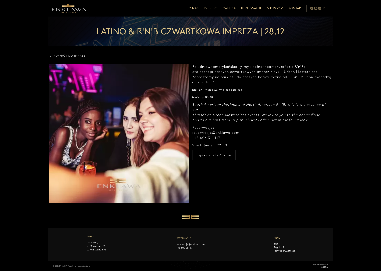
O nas (194, 8)
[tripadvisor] (319, 8)
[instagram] (315, 8)
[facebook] (311, 8)
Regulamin (279, 247)
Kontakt (295, 8)
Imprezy (210, 8)
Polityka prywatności (285, 250)
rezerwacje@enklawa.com (215, 132)
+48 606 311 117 (184, 247)
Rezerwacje (251, 8)
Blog (276, 243)
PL (325, 8)
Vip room (275, 8)
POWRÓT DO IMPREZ (70, 55)
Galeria (229, 8)
